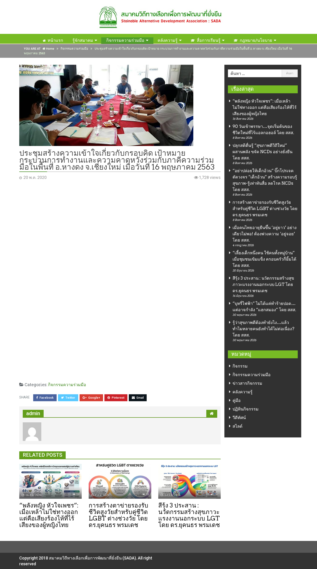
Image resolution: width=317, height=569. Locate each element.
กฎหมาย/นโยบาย (256, 40)
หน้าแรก (55, 40)
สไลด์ (238, 426)
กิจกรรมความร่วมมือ (125, 40)
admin (33, 413)
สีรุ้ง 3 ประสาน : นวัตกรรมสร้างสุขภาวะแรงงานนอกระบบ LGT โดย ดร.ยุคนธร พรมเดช (263, 284)
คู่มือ (237, 400)
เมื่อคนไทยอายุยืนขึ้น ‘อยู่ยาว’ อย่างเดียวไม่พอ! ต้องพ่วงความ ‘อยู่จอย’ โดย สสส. (265, 233)
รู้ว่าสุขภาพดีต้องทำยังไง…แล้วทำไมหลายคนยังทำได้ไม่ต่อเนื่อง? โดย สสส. (263, 328)
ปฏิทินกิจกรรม (246, 409)
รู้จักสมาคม (82, 40)
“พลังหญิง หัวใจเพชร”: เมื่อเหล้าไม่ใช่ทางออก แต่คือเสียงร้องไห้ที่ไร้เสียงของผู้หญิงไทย (265, 107)
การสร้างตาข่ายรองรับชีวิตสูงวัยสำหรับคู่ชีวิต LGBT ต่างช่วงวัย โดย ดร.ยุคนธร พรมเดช (265, 208)
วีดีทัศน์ (239, 417)
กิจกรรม (240, 366)
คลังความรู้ (168, 40)
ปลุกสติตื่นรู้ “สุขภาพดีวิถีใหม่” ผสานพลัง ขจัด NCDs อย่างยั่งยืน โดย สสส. (262, 151)
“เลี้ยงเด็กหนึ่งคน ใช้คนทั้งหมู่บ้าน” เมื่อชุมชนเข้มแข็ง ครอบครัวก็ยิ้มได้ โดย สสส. (264, 259)
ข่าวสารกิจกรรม (247, 383)
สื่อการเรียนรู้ (208, 40)
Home (49, 48)
